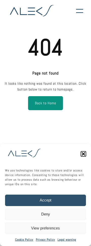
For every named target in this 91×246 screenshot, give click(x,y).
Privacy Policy (45, 240)
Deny (45, 214)
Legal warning (67, 240)
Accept (45, 200)
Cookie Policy (24, 240)
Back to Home (45, 103)
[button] (83, 153)
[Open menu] (79, 11)
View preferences (45, 228)
